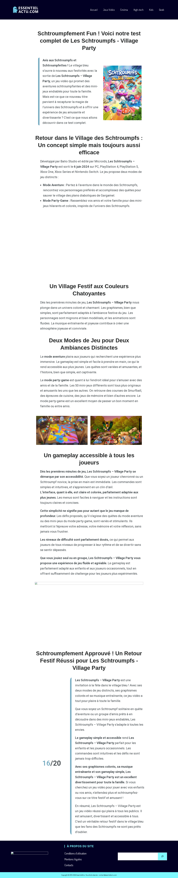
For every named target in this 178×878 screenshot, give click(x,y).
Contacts (68, 865)
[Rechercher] (162, 856)
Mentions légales (73, 859)
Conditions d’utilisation (75, 853)
